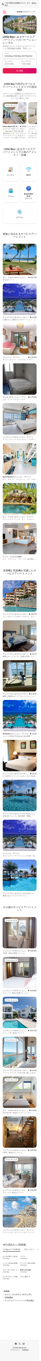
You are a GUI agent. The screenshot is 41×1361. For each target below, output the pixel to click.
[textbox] (11, 63)
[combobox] (20, 56)
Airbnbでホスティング (26, 12)
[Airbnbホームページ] (4, 11)
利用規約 (25, 1350)
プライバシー (15, 1350)
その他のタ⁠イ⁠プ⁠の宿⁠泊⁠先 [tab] (11, 1249)
